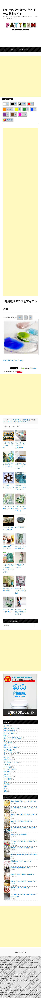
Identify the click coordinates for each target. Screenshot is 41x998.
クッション (9, 744)
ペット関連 (9, 768)
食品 (7, 780)
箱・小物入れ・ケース (13, 751)
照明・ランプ (10, 749)
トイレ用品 (9, 756)
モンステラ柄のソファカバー (11, 523)
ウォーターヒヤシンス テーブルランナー (23, 440)
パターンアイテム (20, 942)
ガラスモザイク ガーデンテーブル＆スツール (23, 482)
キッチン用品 (10, 739)
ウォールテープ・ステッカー (15, 727)
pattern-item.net (14, 417)
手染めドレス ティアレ (22, 561)
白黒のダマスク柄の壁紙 (21, 824)
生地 (7, 771)
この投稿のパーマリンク (27, 417)
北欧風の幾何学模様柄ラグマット (24, 857)
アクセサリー (10, 761)
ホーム (8, 49)
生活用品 (9, 773)
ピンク (12, 120)
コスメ (8, 763)
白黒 (26, 104)
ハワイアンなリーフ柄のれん (23, 542)
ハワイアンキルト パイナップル (11, 440)
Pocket (8, 367)
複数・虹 (23, 120)
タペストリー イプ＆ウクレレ (11, 481)
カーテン (9, 715)
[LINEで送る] (28, 364)
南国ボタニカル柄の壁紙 (11, 584)
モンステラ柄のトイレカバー (11, 605)
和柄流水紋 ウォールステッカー (24, 850)
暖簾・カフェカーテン (13, 717)
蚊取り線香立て (23, 522)
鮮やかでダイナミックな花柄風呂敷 (23, 585)
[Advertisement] (23, 212)
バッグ (8, 754)
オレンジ (20, 109)
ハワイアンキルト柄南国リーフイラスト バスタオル (11, 563)
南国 (22, 317)
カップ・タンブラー (12, 737)
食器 (7, 734)
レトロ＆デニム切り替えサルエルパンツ (23, 606)
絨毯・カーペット (11, 720)
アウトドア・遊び (11, 759)
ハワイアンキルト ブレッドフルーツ (23, 461)
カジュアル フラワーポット (10, 460)
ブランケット (10, 732)
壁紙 (7, 725)
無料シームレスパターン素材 (21, 49)
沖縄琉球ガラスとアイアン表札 (15, 356)
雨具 (7, 776)
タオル (8, 730)
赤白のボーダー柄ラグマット (22, 877)
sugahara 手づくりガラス (11, 542)
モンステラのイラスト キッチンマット (23, 503)
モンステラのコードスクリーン (11, 502)
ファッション (10, 766)
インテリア (18, 415)
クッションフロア (11, 722)
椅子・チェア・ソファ (13, 742)
